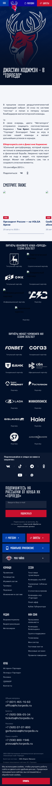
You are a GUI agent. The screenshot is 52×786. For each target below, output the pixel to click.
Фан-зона (32, 614)
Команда (7, 567)
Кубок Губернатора (37, 606)
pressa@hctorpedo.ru (19, 743)
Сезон (31, 567)
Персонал (7, 590)
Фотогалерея (9, 628)
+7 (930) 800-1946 (17, 739)
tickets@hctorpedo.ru (19, 718)
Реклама (7, 677)
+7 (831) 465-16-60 (17, 701)
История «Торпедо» (12, 668)
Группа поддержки (36, 633)
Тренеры (7, 586)
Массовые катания (36, 651)
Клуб (5, 663)
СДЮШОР (7, 681)
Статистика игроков (37, 591)
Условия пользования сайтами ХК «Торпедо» (20, 762)
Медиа (6, 614)
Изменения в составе (13, 594)
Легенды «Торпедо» (12, 673)
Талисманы (33, 638)
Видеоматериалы (11, 620)
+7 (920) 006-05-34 (17, 714)
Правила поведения (37, 655)
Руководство (8, 577)
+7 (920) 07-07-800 (17, 727)
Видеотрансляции (11, 624)
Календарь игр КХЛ (37, 579)
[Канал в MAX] (32, 475)
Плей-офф (33, 602)
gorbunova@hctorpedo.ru (21, 730)
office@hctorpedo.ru (18, 705)
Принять (26, 781)
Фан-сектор (33, 642)
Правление (8, 573)
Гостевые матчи (35, 646)
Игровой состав (10, 581)
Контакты (7, 686)
